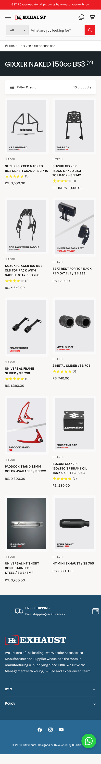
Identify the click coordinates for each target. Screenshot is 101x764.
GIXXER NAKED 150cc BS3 (38, 46)
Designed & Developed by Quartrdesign (63, 745)
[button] (7, 17)
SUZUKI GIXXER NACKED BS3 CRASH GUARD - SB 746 (26, 168)
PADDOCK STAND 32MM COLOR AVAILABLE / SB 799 (25, 469)
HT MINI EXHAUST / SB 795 (73, 563)
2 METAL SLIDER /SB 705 (71, 365)
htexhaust (29, 745)
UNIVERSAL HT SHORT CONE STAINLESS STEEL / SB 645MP (22, 568)
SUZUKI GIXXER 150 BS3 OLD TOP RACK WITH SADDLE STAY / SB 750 (23, 270)
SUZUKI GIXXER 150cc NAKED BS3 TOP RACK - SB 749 (66, 170)
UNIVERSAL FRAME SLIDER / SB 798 (19, 371)
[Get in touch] (81, 17)
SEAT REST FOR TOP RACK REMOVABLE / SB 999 (72, 271)
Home (13, 46)
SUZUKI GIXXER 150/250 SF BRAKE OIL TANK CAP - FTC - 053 (69, 468)
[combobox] (63, 30)
